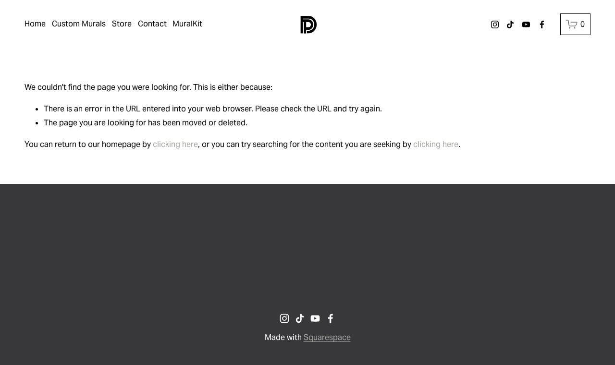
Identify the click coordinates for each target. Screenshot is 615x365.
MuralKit (187, 24)
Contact (152, 24)
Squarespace (327, 337)
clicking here (175, 144)
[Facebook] (542, 24)
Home (35, 24)
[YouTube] (526, 24)
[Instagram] (495, 24)
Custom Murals (79, 24)
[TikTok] (510, 24)
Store (122, 24)
